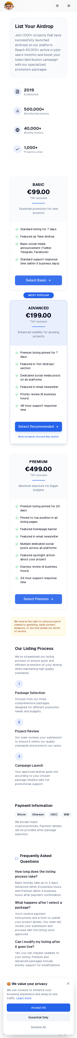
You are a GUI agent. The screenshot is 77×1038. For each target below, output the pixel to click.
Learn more (23, 998)
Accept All (38, 1007)
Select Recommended (36, 427)
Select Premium (36, 599)
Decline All (38, 1027)
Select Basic (36, 280)
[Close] (68, 983)
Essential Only (38, 1017)
